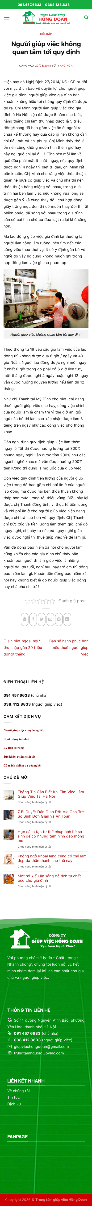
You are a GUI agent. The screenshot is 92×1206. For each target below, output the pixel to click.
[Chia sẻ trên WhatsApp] (25, 619)
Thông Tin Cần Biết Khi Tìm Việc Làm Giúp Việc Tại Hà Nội (51, 794)
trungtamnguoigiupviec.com (38, 1053)
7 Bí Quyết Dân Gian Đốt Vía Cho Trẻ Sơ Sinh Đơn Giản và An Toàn (51, 814)
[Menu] (7, 17)
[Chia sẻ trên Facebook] (33, 619)
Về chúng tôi (18, 1090)
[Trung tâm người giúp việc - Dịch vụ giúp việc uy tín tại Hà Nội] (46, 17)
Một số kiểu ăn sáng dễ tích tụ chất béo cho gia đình (49, 878)
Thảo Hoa (65, 65)
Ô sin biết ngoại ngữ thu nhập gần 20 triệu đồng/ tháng (23, 647)
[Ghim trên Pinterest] (59, 619)
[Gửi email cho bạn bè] (50, 619)
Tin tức (13, 1097)
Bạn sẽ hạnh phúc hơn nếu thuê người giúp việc (68, 647)
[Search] (86, 17)
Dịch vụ (14, 1104)
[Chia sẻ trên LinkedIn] (67, 619)
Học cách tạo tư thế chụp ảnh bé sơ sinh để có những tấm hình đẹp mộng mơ (51, 836)
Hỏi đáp (46, 34)
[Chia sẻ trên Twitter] (42, 619)
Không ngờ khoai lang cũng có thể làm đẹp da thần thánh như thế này (52, 858)
